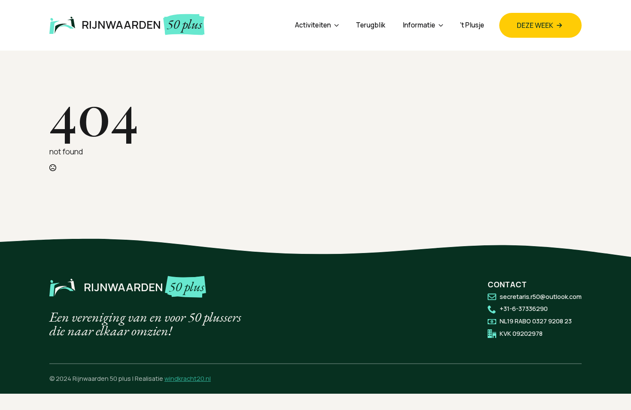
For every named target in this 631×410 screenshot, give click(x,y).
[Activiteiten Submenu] (339, 25)
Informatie (419, 25)
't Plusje (472, 25)
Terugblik (370, 25)
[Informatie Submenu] (443, 25)
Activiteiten (313, 25)
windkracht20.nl (187, 378)
